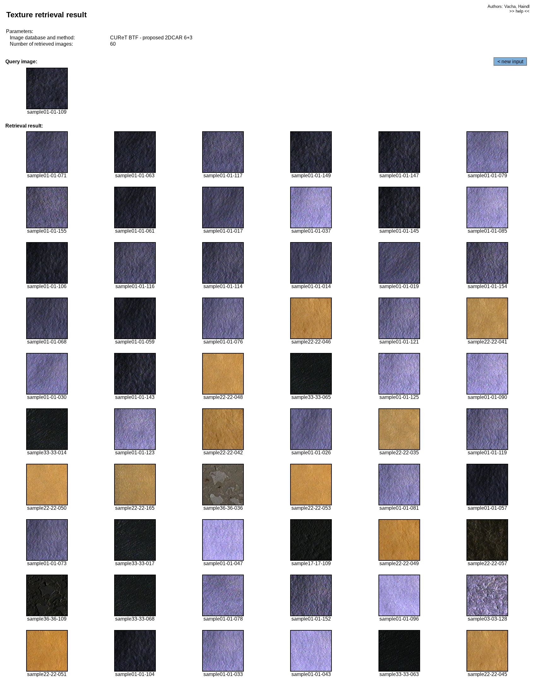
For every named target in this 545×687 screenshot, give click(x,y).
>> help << (519, 11)
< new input (510, 61)
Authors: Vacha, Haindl (509, 6)
